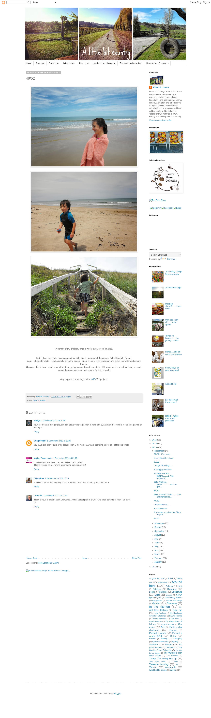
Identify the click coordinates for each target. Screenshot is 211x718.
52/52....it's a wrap (162, 454)
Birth (180, 586)
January (158, 562)
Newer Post (32, 558)
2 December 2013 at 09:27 (65, 458)
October (158, 527)
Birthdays (157, 589)
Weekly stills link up (158, 670)
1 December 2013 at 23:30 (59, 441)
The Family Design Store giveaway (173, 273)
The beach (170, 647)
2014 (154, 443)
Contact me (54, 63)
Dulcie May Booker (173, 598)
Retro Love (84, 63)
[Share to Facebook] (87, 396)
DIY (159, 598)
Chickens (163, 592)
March (157, 554)
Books (152, 592)
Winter (173, 670)
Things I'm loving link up (163, 658)
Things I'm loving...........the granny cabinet (172, 338)
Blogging (171, 589)
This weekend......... (162, 504)
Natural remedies (159, 619)
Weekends (170, 667)
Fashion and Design (174, 600)
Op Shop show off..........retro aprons (171, 322)
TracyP (37, 421)
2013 (154, 447)
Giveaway (172, 603)
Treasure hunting (158, 664)
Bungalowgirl (40, 441)
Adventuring (162, 582)
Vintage (153, 667)
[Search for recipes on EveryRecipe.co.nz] (157, 200)
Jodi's (93, 379)
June (156, 543)
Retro (173, 636)
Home (28, 63)
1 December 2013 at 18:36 (53, 421)
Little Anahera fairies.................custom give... (165, 484)
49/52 (156, 501)
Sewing (164, 639)
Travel (175, 661)
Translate (171, 259)
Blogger (117, 693)
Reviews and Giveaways (157, 63)
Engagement (157, 600)
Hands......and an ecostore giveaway (173, 353)
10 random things (173, 288)
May (156, 546)
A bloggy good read (163, 470)
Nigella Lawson (155, 621)
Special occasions (160, 642)
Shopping (177, 639)
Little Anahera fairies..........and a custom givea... (167, 495)
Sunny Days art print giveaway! (172, 369)
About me (40, 63)
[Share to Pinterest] (90, 396)
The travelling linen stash (131, 63)
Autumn (169, 586)
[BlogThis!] (81, 396)
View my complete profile (160, 120)
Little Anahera (160, 613)
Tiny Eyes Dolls (157, 661)
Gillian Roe (39, 478)
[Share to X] (84, 396)
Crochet (169, 595)
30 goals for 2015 (156, 579)
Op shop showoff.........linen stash (173, 306)
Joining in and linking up (104, 63)
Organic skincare (167, 624)
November (159, 523)
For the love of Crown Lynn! (171, 401)
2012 (154, 567)
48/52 (156, 518)
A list (170, 578)
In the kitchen (69, 63)
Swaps (168, 644)
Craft (157, 594)
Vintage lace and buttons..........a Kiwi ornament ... (164, 475)
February (158, 558)
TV (177, 664)
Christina (38, 496)
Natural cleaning (175, 616)
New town (175, 619)
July (156, 539)
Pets (163, 627)
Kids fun (177, 610)
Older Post (136, 558)
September (159, 531)
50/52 (156, 491)
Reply (36, 432)
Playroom (173, 630)
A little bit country (160, 87)
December (159, 451)
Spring (175, 642)
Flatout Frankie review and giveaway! (172, 418)
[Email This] (78, 396)
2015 (154, 440)
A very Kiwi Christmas (163, 458)
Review (152, 639)
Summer (153, 644)
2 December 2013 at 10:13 (57, 478)
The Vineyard (172, 656)
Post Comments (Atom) (48, 563)
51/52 (156, 462)
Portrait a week (39, 401)
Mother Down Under (43, 458)
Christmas (177, 591)
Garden (156, 603)
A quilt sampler (160, 508)
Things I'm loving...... (163, 466)
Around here (170, 384)
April (156, 550)
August (157, 535)
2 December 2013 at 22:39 (55, 496)
